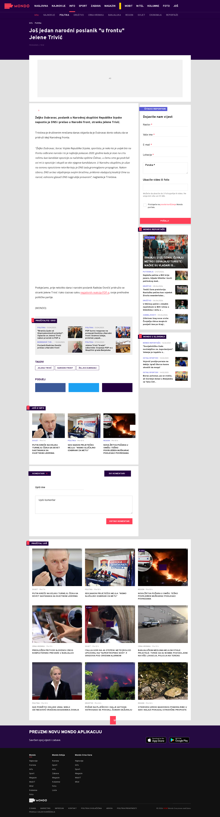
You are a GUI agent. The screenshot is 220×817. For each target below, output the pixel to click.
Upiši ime (40, 487)
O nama (32, 808)
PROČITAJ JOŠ (39, 543)
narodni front (65, 368)
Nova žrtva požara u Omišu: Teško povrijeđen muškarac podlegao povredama (116, 449)
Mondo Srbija (58, 755)
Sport (31, 773)
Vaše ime (149, 135)
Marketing (45, 808)
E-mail (147, 145)
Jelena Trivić (45, 368)
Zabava (55, 773)
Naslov (147, 125)
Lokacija (148, 155)
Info (31, 23)
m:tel (165, 808)
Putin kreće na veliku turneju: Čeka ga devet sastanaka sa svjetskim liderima (46, 449)
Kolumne (33, 790)
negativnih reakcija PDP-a (94, 292)
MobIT (32, 782)
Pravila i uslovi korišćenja (42, 812)
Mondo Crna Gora (83, 755)
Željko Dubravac (88, 368)
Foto (31, 794)
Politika (38, 23)
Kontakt (72, 808)
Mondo (32, 755)
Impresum (59, 808)
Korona (32, 765)
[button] (35, 428)
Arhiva (109, 808)
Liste (54, 790)
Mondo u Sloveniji (154, 337)
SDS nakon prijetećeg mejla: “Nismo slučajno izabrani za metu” (81, 448)
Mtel (31, 786)
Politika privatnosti (127, 808)
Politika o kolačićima (91, 808)
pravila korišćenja (168, 204)
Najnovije (33, 761)
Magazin (33, 777)
